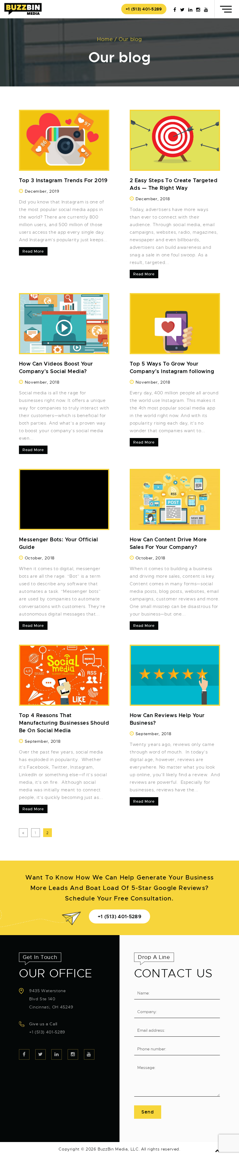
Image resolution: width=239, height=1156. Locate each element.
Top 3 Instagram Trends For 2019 (63, 180)
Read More (33, 251)
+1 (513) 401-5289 (144, 9)
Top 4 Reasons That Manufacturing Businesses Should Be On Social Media (64, 723)
